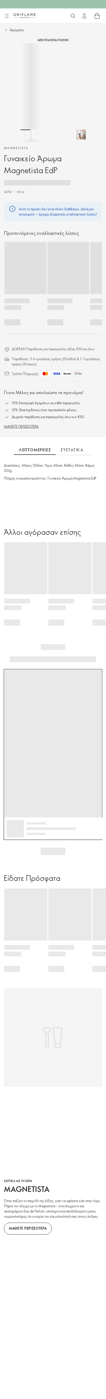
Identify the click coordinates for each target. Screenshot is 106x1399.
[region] (53, 92)
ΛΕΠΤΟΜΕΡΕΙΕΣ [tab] (35, 450)
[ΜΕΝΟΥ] (7, 16)
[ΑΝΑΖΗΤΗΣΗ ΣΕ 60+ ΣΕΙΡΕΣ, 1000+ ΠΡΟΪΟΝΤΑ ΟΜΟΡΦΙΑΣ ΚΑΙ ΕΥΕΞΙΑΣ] (73, 16)
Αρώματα (16, 29)
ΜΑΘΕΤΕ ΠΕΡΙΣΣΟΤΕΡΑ (21, 426)
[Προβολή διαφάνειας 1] (25, 134)
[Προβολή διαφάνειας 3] (48, 134)
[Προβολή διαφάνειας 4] (59, 134)
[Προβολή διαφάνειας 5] (70, 134)
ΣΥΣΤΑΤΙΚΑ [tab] (72, 450)
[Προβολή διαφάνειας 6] (81, 134)
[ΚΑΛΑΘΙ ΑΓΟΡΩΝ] (97, 16)
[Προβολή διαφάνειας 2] (36, 134)
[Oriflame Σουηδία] (24, 15)
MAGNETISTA (16, 148)
